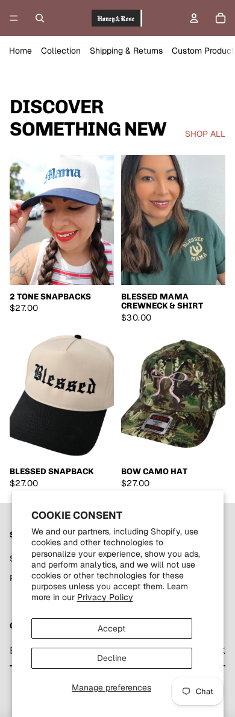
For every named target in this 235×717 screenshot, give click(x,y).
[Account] (194, 18)
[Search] (40, 18)
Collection (61, 50)
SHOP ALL (205, 133)
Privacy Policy (105, 597)
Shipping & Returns (126, 50)
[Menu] (14, 18)
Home (20, 50)
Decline (112, 658)
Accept (111, 628)
